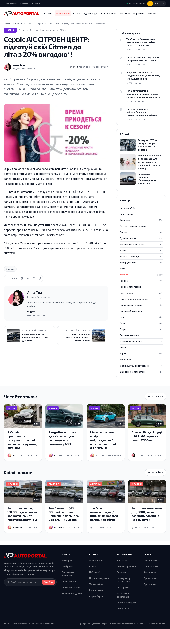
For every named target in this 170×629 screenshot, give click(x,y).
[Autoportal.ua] (21, 13)
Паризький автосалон (141, 305)
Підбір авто (68, 566)
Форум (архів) (96, 596)
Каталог (24, 3)
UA (150, 4)
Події (141, 317)
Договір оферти (100, 623)
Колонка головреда (141, 256)
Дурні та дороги (141, 238)
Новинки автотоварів (141, 286)
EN (163, 4)
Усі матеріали (155, 396)
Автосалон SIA (141, 208)
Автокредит (123, 587)
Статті (76, 13)
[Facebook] (28, 278)
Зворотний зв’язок (157, 623)
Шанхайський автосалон (141, 371)
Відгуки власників (71, 587)
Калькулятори (108, 13)
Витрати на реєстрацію (123, 595)
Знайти (48, 582)
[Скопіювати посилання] (39, 278)
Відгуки (152, 13)
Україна (141, 353)
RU (156, 4)
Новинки (141, 280)
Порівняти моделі (126, 602)
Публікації (94, 572)
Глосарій (121, 572)
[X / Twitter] (34, 278)
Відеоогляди (90, 13)
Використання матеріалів (122, 623)
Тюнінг (141, 347)
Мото (141, 268)
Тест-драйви (96, 584)
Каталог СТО (151, 566)
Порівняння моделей (68, 574)
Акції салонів (141, 214)
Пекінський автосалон (141, 311)
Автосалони (150, 560)
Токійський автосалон (141, 341)
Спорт (141, 329)
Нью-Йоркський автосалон (141, 299)
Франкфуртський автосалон (141, 365)
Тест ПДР (125, 13)
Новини (10, 30)
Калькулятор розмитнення (124, 580)
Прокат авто (150, 578)
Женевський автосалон (141, 244)
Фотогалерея (69, 581)
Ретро (141, 323)
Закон (141, 250)
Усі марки (67, 560)
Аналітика (141, 220)
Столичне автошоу (141, 335)
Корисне (36, 3)
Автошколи (150, 572)
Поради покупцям (99, 578)
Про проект (11, 3)
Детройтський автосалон (141, 226)
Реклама (141, 623)
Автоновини (63, 13)
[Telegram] (22, 278)
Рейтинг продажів (72, 593)
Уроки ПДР (141, 359)
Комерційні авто (141, 262)
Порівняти (138, 13)
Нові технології (141, 293)
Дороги (141, 232)
